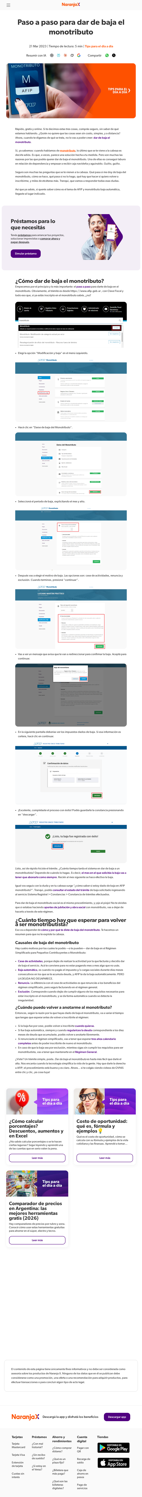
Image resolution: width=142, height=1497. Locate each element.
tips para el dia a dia (99, 46)
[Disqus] (71, 1301)
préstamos (24, 235)
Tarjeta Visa (18, 1455)
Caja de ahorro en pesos (82, 1474)
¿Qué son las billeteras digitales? (60, 1485)
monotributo (67, 150)
